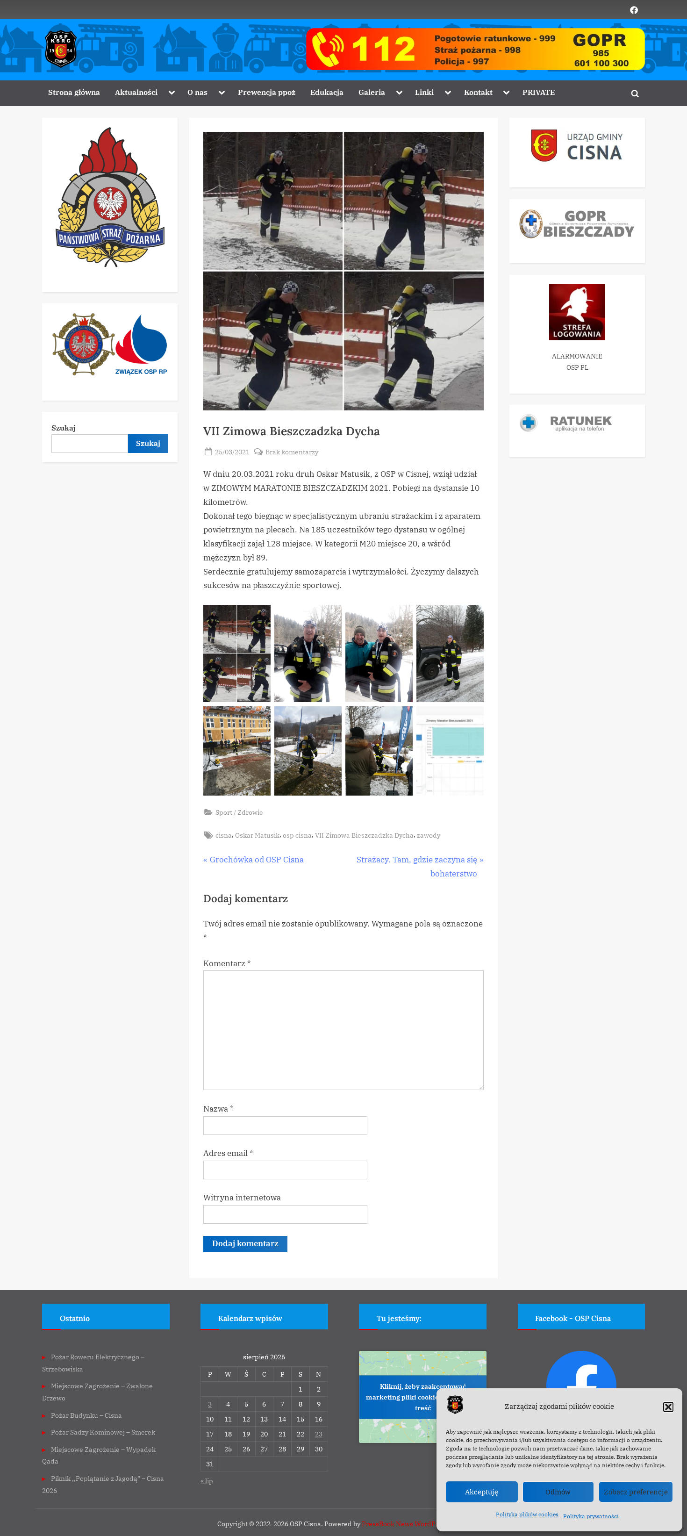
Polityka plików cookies (527, 1514)
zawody (428, 835)
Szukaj (63, 427)
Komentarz (227, 963)
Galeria (371, 92)
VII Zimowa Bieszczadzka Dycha (364, 835)
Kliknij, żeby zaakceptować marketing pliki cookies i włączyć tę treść (423, 1397)
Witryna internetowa (242, 1197)
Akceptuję (481, 1491)
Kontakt (478, 92)
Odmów (558, 1491)
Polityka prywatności (591, 1516)
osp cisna (297, 835)
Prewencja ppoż (266, 92)
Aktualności (136, 92)
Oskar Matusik (257, 835)
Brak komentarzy (291, 452)
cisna (223, 835)
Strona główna (74, 92)
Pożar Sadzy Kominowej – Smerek (103, 1432)
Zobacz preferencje (636, 1491)
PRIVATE (538, 92)
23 (318, 1433)
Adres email (228, 1153)
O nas (197, 92)
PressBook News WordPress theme (416, 1524)
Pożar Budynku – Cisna (86, 1415)
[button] (668, 1407)
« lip (206, 1480)
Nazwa (218, 1109)
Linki (424, 92)
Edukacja (327, 92)
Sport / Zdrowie (239, 812)
